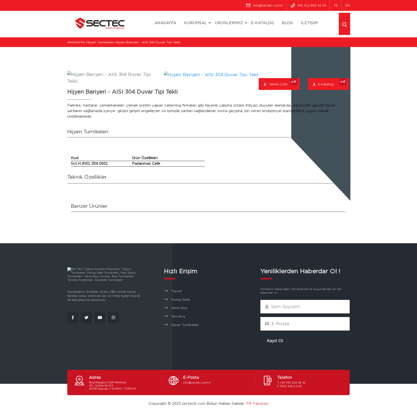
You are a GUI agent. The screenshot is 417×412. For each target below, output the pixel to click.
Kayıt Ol (275, 340)
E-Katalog (331, 83)
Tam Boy (178, 316)
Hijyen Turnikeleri (185, 325)
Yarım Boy (179, 308)
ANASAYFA (165, 23)
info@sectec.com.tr (268, 5)
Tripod (176, 291)
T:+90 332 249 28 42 (291, 382)
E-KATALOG (262, 23)
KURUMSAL (195, 23)
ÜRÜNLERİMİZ (229, 23)
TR (336, 5)
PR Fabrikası (257, 404)
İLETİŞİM (309, 23)
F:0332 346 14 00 (289, 386)
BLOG (287, 23)
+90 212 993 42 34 (311, 5)
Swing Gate (180, 300)
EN (347, 5)
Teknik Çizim (282, 83)
